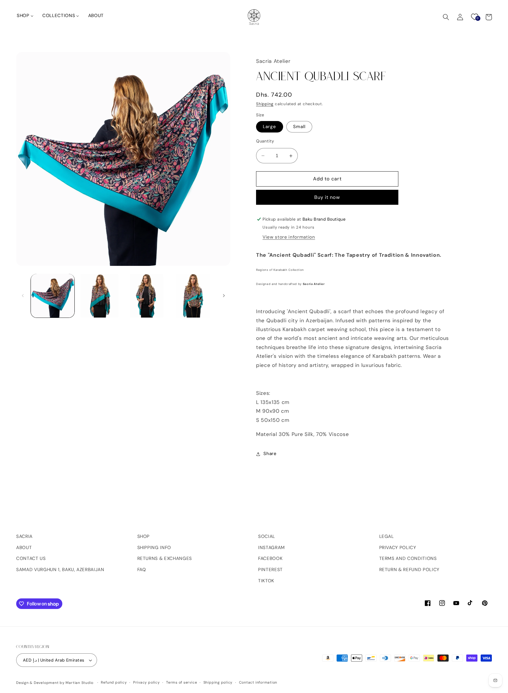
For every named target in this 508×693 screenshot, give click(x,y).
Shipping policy (218, 682)
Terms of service (181, 682)
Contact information (258, 682)
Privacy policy (146, 682)
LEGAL (386, 536)
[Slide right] (223, 295)
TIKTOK (266, 581)
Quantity (265, 141)
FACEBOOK (270, 558)
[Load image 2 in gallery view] (99, 295)
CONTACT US (31, 558)
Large (269, 127)
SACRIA (24, 536)
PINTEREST (270, 570)
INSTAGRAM (271, 548)
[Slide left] (22, 295)
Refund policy (114, 682)
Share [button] (269, 454)
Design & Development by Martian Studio (54, 682)
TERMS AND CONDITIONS (408, 558)
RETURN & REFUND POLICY (409, 570)
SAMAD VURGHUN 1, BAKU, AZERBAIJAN (60, 570)
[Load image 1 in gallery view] (52, 295)
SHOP (143, 536)
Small (299, 127)
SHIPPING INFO (154, 548)
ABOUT (24, 548)
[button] (446, 17)
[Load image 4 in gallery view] (193, 295)
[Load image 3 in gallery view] (146, 295)
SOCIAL (266, 536)
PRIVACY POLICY (397, 548)
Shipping (264, 104)
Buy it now (327, 197)
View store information (289, 237)
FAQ (141, 570)
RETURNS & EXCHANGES (164, 558)
